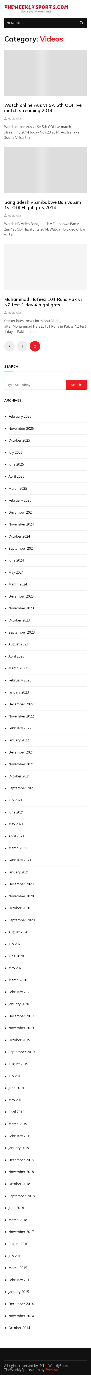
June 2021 (16, 812)
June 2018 (16, 1207)
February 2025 (19, 500)
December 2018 (21, 1160)
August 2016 (18, 1244)
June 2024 (16, 560)
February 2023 (19, 680)
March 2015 (17, 1267)
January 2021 (18, 872)
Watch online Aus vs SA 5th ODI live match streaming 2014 (43, 107)
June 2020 (16, 956)
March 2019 (17, 1124)
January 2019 (18, 1148)
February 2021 (19, 860)
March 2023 (17, 668)
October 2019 (19, 1040)
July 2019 (15, 1076)
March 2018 (17, 1220)
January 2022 (18, 740)
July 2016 (15, 1256)
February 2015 (19, 1280)
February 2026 (19, 416)
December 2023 (21, 596)
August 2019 (18, 1064)
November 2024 (21, 524)
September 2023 (21, 632)
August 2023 (18, 644)
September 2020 (21, 920)
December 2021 (21, 752)
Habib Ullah (15, 118)
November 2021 (21, 764)
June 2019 (16, 1088)
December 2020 (21, 884)
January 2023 (18, 692)
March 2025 (17, 488)
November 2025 (21, 428)
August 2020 (18, 932)
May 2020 (15, 968)
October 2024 (19, 536)
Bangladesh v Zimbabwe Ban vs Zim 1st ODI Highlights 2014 (42, 204)
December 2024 (21, 512)
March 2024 (17, 584)
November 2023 (21, 608)
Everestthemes (57, 1369)
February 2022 (19, 728)
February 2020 (19, 992)
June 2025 (16, 464)
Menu (15, 23)
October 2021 (19, 776)
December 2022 (21, 704)
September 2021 (21, 788)
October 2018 (19, 1184)
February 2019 (19, 1136)
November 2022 (21, 716)
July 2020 (15, 944)
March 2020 (17, 980)
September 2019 (21, 1052)
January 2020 (18, 1004)
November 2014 (21, 1316)
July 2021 (15, 800)
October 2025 (19, 440)
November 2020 (21, 896)
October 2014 (19, 1327)
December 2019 (21, 1016)
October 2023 (19, 620)
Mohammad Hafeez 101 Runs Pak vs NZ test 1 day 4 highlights (43, 301)
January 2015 (18, 1291)
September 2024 (21, 548)
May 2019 (15, 1100)
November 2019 (21, 1028)
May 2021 (15, 824)
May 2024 (15, 572)
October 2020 (19, 908)
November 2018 (21, 1171)
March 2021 (17, 848)
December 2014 (21, 1303)
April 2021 (16, 836)
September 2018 (21, 1196)
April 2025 (16, 476)
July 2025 (15, 452)
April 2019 (16, 1111)
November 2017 (21, 1231)
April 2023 (16, 656)
